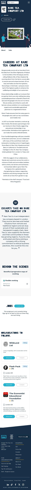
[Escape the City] (3, 2)
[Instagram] (23, 485)
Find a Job (18, 449)
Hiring (25, 343)
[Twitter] (19, 485)
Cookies (24, 480)
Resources (18, 454)
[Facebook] (15, 485)
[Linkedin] (8, 485)
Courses (17, 452)
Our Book (18, 467)
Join (16, 446)
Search (12, 2)
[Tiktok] (12, 485)
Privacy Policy (17, 480)
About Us (18, 461)
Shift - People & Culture (7, 471)
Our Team (18, 464)
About (3, 50)
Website (6, 15)
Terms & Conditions (8, 480)
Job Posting (4, 466)
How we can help (6, 463)
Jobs (10, 50)
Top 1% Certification (6, 469)
